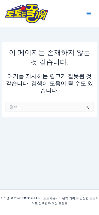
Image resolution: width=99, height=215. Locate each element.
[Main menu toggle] (88, 13)
